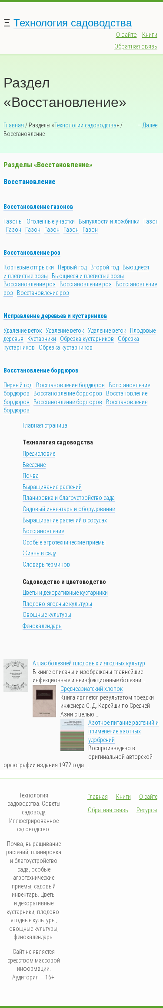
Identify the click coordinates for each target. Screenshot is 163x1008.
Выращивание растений (52, 486)
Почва (31, 475)
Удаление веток (22, 330)
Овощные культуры (47, 614)
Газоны (13, 221)
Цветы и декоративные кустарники (65, 592)
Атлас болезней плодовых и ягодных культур (89, 663)
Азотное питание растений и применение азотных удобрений (123, 731)
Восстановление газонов (38, 206)
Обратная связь (135, 46)
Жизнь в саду (39, 553)
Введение (34, 464)
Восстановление (29, 182)
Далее (150, 125)
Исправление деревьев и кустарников (55, 315)
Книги (149, 35)
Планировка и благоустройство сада (69, 497)
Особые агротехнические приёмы (64, 542)
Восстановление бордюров (40, 370)
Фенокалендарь (42, 625)
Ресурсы (146, 810)
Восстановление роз (31, 252)
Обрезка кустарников (87, 338)
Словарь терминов (46, 564)
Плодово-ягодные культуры (57, 603)
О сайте (126, 35)
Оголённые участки (51, 221)
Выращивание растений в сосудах (65, 520)
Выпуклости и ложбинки (109, 221)
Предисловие (39, 453)
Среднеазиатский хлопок (91, 688)
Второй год (104, 267)
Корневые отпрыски (28, 267)
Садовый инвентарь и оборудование (69, 509)
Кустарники (41, 338)
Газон (151, 221)
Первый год (72, 267)
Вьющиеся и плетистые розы (88, 275)
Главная (13, 125)
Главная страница (45, 425)
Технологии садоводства (85, 125)
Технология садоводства (72, 23)
